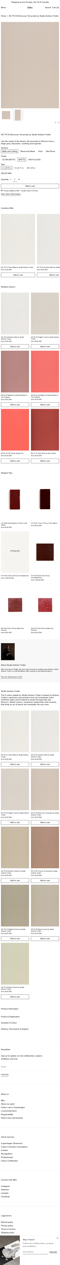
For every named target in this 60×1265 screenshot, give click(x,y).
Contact (4, 1150)
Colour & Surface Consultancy (14, 1147)
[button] (48, 7)
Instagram (5, 1186)
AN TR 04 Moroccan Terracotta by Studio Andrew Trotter (34, 16)
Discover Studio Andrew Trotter (11, 677)
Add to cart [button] (18, 275)
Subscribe (5, 1075)
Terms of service (8, 1229)
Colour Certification (9, 1161)
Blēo (30, 7)
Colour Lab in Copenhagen (13, 1107)
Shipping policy (7, 1232)
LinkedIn (5, 1193)
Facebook (5, 1196)
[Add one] (19, 179)
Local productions (9, 1111)
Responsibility (7, 1114)
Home (3, 16)
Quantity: (5, 179)
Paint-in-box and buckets (12, 1118)
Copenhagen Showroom (11, 1143)
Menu (3, 7)
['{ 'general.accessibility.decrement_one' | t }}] (10, 179)
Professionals (7, 1157)
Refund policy (7, 1222)
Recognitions (6, 1154)
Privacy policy (7, 1225)
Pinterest (5, 1190)
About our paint (8, 1104)
